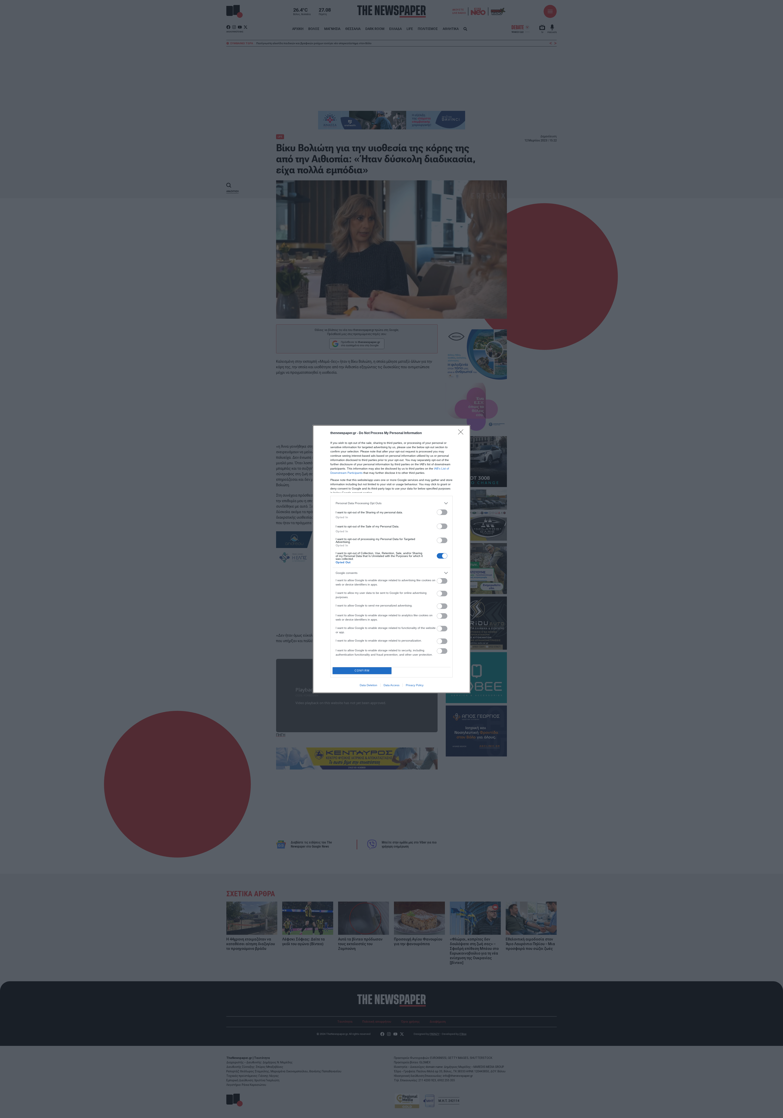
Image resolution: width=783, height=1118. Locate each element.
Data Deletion (368, 685)
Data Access (391, 685)
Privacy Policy (415, 685)
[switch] (442, 512)
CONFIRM (362, 670)
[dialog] (391, 559)
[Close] (462, 433)
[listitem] (391, 503)
